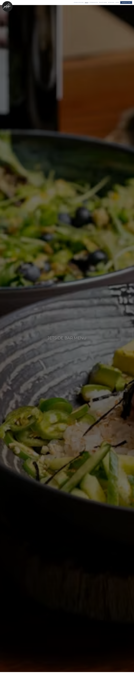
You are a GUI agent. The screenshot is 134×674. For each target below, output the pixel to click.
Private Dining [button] (103, 2)
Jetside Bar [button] (111, 2)
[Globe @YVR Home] (7, 6)
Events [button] (117, 2)
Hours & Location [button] (79, 2)
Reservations (126, 2)
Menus (87, 2)
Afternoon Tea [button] (94, 2)
